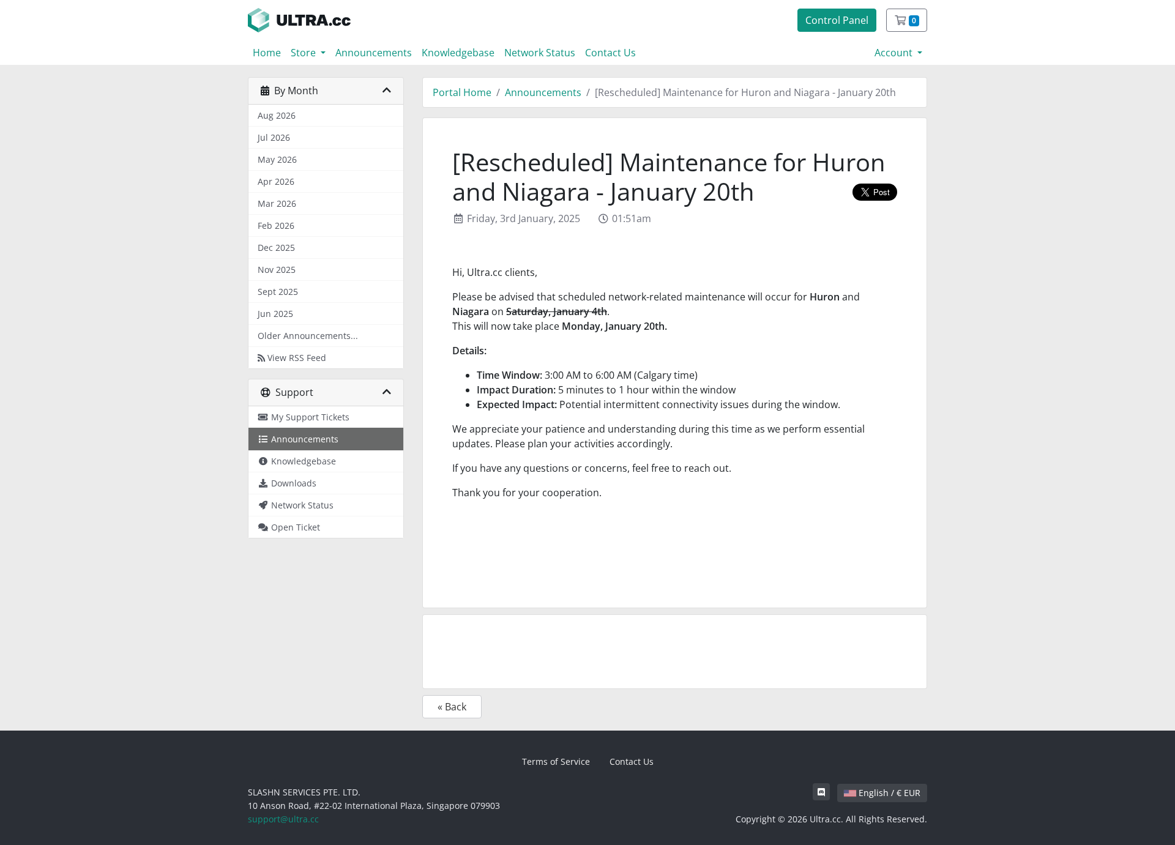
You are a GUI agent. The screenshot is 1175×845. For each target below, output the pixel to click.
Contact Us (610, 52)
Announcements (373, 52)
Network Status (539, 52)
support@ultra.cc (283, 819)
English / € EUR (888, 792)
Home (267, 52)
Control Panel (836, 20)
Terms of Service (556, 761)
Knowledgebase (458, 52)
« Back (452, 706)
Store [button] (304, 52)
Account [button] (895, 52)
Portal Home (462, 92)
